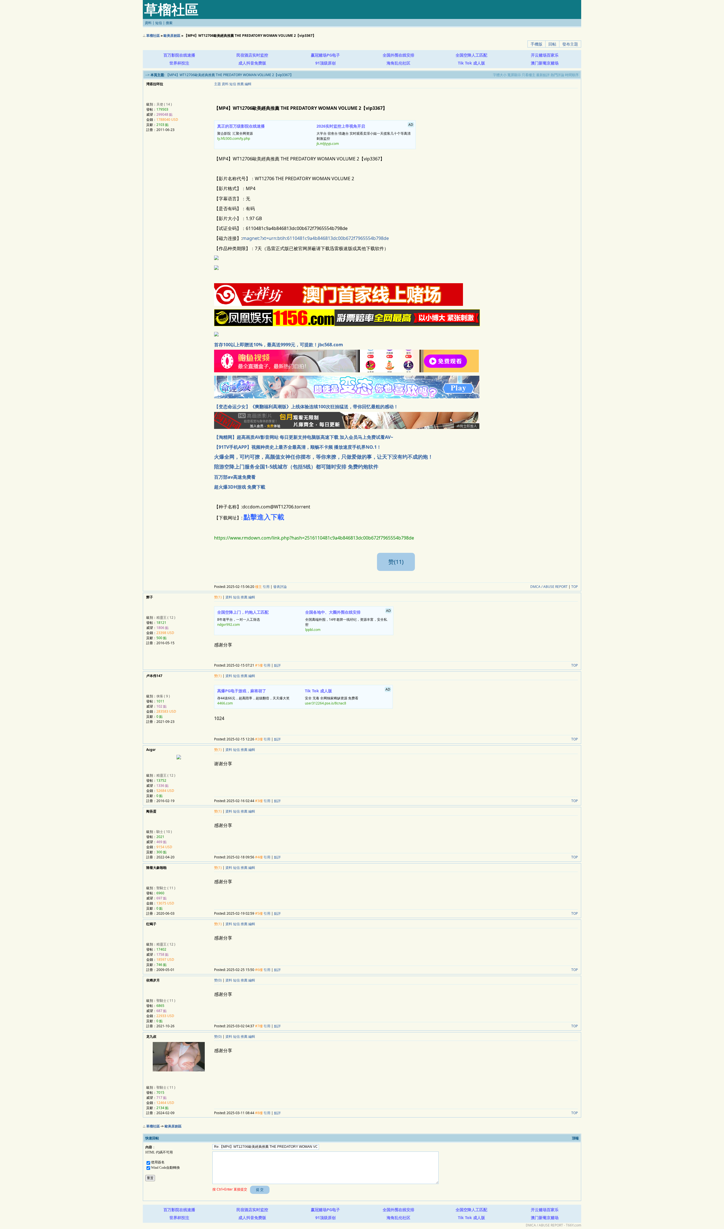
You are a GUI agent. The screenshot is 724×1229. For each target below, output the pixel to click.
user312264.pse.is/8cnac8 (325, 703)
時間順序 (572, 74)
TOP (574, 586)
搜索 (169, 22)
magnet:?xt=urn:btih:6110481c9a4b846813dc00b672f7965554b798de (315, 238)
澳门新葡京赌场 (545, 63)
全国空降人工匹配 (471, 55)
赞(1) (218, 597)
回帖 (552, 44)
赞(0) (218, 980)
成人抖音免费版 (252, 63)
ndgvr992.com (228, 624)
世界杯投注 (179, 63)
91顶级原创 (325, 63)
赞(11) (396, 562)
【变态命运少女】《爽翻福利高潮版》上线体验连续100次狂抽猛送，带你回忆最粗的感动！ (306, 406)
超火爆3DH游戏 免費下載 (239, 487)
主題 (217, 83)
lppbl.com (312, 629)
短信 (158, 22)
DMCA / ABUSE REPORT (549, 586)
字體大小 (500, 74)
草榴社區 (153, 35)
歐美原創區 (171, 35)
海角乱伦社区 (398, 63)
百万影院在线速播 (179, 55)
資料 (148, 22)
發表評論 (280, 586)
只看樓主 (528, 74)
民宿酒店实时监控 (252, 55)
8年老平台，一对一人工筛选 (243, 618)
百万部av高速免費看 (235, 477)
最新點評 (543, 74)
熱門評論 (557, 74)
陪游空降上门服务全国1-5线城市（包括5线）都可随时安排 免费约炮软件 (296, 466)
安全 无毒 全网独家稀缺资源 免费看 (347, 696)
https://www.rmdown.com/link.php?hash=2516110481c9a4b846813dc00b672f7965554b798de (314, 538)
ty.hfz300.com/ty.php (233, 138)
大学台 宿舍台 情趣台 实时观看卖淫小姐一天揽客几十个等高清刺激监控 (364, 134)
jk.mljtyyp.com (327, 143)
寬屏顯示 (514, 74)
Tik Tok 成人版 (471, 63)
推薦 (240, 83)
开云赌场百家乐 (545, 55)
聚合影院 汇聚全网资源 (241, 132)
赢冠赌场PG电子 (325, 55)
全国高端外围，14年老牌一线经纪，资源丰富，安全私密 (348, 620)
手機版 (536, 44)
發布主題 (570, 44)
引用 (266, 586)
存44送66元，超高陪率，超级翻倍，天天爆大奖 (253, 697)
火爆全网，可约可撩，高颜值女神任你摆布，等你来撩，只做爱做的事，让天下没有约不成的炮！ (323, 456)
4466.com (225, 703)
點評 (277, 665)
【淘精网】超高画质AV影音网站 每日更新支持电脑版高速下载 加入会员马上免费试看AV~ (303, 437)
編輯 (248, 83)
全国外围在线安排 (398, 55)
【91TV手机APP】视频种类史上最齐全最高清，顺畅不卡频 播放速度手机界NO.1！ (297, 447)
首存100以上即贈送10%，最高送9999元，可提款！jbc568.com (278, 344)
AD (576, 54)
